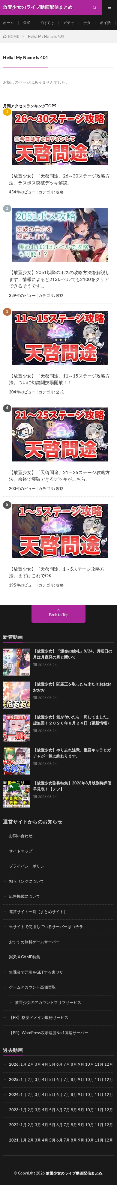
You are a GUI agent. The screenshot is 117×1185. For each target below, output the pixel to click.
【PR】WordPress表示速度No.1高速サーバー (48, 1033)
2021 (14, 1140)
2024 (14, 1095)
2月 (31, 1065)
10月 (89, 1080)
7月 (67, 1065)
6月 (59, 1065)
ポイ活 (105, 23)
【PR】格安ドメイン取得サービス (38, 1018)
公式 (26, 23)
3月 (38, 1065)
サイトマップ (20, 851)
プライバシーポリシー (28, 866)
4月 (45, 1065)
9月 (81, 1080)
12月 (108, 1080)
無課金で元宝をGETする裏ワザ (36, 973)
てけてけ (47, 23)
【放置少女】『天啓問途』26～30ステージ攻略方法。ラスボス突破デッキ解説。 (59, 179)
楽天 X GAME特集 (24, 957)
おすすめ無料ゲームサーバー (34, 942)
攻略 (60, 192)
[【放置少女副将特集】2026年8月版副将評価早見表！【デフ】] (16, 794)
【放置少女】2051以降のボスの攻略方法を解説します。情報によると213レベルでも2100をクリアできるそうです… (59, 279)
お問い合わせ (20, 836)
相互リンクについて (26, 882)
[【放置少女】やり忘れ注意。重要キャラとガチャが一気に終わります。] (16, 761)
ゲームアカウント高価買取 (32, 987)
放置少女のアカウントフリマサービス (48, 1003)
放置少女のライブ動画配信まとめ (74, 1173)
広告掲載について (24, 897)
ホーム (8, 23)
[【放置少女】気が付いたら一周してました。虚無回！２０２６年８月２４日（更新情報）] (16, 728)
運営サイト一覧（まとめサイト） (38, 912)
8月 (74, 1065)
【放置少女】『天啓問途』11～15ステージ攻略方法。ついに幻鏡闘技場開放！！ (59, 379)
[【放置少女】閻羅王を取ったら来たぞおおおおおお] (16, 695)
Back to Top (58, 615)
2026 (14, 1065)
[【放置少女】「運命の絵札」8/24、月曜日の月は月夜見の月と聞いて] (16, 662)
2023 (14, 1110)
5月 (52, 1065)
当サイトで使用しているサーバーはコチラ (46, 927)
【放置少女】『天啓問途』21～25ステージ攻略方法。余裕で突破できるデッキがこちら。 (59, 476)
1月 (23, 1065)
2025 (14, 1080)
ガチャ (68, 23)
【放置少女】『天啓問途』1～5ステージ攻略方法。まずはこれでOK (56, 572)
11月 (99, 1080)
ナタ (87, 23)
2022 (14, 1125)
